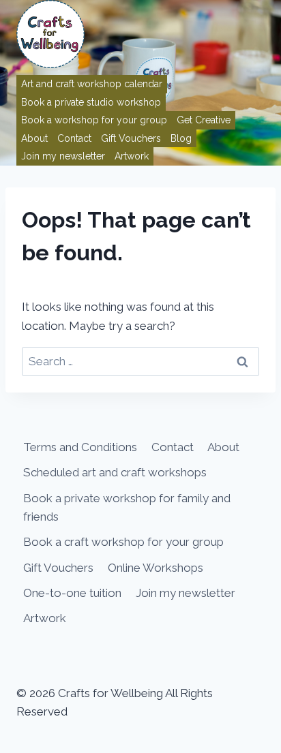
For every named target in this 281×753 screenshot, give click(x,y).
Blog (181, 138)
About (34, 138)
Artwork (132, 156)
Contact (74, 138)
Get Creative (204, 119)
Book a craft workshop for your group (123, 542)
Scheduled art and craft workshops (115, 472)
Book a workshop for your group (94, 119)
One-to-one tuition (72, 593)
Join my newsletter (63, 156)
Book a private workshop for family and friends (127, 507)
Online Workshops (155, 567)
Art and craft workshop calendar (91, 83)
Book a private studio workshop (91, 102)
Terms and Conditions (80, 447)
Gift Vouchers (131, 138)
